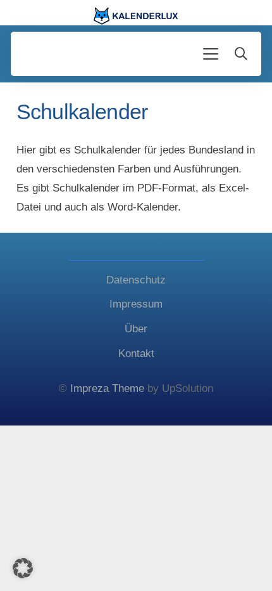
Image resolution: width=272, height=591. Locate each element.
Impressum (136, 304)
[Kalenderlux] (136, 15)
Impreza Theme (107, 388)
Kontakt (136, 353)
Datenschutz (136, 280)
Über (136, 329)
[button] (211, 54)
